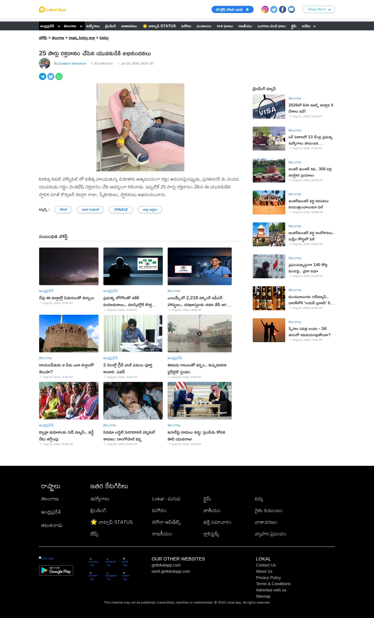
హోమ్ (43, 37)
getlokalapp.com (166, 565)
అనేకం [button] (306, 26)
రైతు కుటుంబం (269, 510)
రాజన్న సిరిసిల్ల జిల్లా (82, 37)
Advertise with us (271, 590)
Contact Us (266, 565)
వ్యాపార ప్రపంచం (270, 534)
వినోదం (159, 510)
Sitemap (263, 596)
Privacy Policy (268, 577)
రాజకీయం (162, 534)
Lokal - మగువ (166, 499)
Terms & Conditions (273, 584)
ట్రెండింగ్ (98, 510)
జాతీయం (212, 510)
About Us (264, 571)
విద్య (259, 499)
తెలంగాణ (70, 26)
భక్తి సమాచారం (218, 522)
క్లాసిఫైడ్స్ (211, 534)
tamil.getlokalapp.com (171, 571)
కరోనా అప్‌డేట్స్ (166, 522)
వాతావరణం (266, 522)
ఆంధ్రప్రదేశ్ (47, 26)
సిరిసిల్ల (104, 37)
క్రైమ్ (207, 499)
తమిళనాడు (52, 525)
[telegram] (43, 78)
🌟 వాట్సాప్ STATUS (111, 522)
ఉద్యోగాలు (100, 499)
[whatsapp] (59, 78)
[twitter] (51, 78)
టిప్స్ (94, 534)
